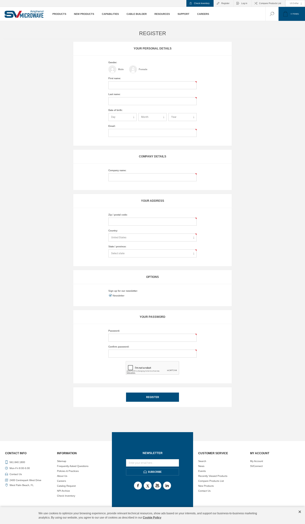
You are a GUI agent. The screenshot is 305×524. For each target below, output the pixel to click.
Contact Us (204, 490)
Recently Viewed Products (212, 476)
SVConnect (256, 466)
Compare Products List (270, 3)
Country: (113, 230)
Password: (114, 330)
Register (225, 3)
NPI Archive (63, 490)
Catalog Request (66, 485)
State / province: (117, 246)
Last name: (114, 94)
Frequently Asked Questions (72, 466)
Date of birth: (115, 110)
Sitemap (61, 461)
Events (202, 471)
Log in (244, 3)
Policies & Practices (68, 471)
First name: (114, 78)
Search (202, 461)
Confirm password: (118, 346)
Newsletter (118, 295)
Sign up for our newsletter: (123, 291)
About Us (62, 476)
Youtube (157, 486)
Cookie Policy (152, 517)
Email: (111, 126)
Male (121, 69)
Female (143, 69)
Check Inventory (202, 3)
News (201, 466)
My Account (256, 461)
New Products (206, 485)
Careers (61, 480)
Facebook (138, 486)
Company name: (117, 170)
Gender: (112, 62)
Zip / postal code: (117, 214)
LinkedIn (167, 486)
